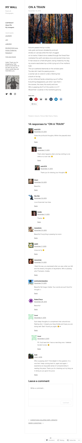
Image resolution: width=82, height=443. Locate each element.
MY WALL (11, 7)
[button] (50, 29)
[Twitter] (6, 94)
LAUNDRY (8, 36)
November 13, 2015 (40, 262)
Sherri (36, 180)
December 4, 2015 (40, 318)
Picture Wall (44, 116)
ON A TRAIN (36, 7)
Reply (36, 142)
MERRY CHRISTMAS (35, 423)
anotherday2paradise (41, 281)
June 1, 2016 (38, 357)
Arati (35, 355)
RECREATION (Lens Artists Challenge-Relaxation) (11, 50)
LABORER (8, 44)
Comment (66, 403)
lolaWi (36, 244)
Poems (50, 116)
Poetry (56, 116)
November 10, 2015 (40, 132)
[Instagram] (15, 94)
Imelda (39, 148)
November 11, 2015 (43, 150)
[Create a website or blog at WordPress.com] (50, 438)
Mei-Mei (37, 196)
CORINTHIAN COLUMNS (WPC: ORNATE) (43, 420)
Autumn (37, 116)
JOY (6, 40)
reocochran (38, 260)
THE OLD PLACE (10, 57)
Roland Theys (38, 299)
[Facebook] (11, 94)
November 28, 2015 (40, 302)
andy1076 (37, 129)
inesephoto (38, 228)
